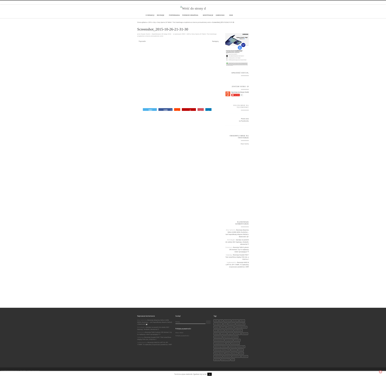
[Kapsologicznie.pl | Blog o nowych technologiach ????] (193, 8)
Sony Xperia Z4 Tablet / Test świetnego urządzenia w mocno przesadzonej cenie (184, 22)
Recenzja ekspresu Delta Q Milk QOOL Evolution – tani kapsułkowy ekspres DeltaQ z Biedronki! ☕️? (154, 322)
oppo (230, 333)
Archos (235, 320)
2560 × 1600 (185, 34)
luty (154, 22)
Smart (234, 350)
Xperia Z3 (225, 360)
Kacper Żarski (145, 34)
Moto (221, 330)
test (241, 353)
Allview (227, 320)
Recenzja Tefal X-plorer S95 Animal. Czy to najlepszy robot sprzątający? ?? (239, 249)
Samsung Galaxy (221, 346)
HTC (223, 327)
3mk (216, 320)
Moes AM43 (179, 333)
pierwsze (218, 337)
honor (217, 327)
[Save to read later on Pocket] (201, 109)
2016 (150, 22)
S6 (228, 343)
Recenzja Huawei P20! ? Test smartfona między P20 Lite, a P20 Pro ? (237, 257)
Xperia (217, 360)
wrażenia (236, 356)
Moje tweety (245, 144)
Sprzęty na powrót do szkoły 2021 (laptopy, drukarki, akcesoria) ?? (237, 242)
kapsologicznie (241, 327)
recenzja (229, 340)
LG (216, 330)
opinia (223, 333)
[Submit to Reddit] (177, 109)
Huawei (230, 327)
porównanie (219, 340)
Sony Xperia (219, 353)
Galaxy (231, 324)
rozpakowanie (220, 343)
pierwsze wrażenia (230, 337)
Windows (227, 356)
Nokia (217, 333)
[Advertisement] (237, 183)
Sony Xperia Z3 (231, 353)
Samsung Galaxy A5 (237, 346)
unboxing (218, 356)
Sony (241, 350)
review (237, 340)
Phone (244, 333)
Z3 (233, 360)
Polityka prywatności (182, 336)
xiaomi (244, 356)
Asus (242, 320)
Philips (237, 333)
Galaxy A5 (240, 324)
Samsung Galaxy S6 (222, 350)
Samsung (235, 343)
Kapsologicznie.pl (13, 371)
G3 (225, 324)
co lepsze (218, 324)
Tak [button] (209, 374)
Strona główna (142, 22)
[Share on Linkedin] (208, 109)
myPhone (238, 330)
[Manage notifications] (380, 371)
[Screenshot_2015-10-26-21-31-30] (185, 74)
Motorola (229, 330)
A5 (221, 320)
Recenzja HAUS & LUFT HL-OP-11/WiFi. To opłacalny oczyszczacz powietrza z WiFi (237, 264)
